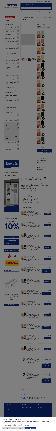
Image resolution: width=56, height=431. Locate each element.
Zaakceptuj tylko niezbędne (9, 428)
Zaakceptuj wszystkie (30, 428)
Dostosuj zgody (20, 428)
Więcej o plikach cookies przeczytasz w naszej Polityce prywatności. (15, 425)
